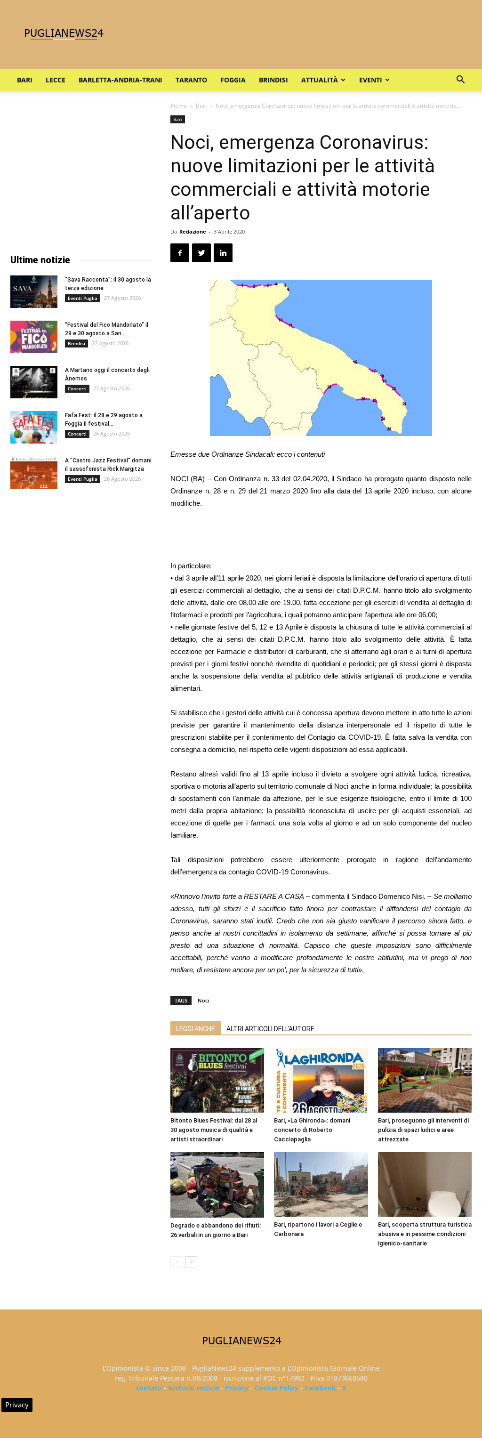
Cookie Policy (276, 1387)
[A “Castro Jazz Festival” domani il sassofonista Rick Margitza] (33, 472)
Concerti (77, 388)
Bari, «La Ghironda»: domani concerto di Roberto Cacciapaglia (312, 1130)
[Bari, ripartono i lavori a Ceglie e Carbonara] (321, 1184)
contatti (149, 1387)
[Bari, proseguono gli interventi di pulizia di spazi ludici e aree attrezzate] (425, 1080)
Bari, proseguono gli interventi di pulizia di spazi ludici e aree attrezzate (423, 1130)
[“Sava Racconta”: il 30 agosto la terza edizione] (33, 291)
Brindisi (273, 79)
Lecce (55, 79)
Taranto (191, 79)
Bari (24, 79)
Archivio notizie (193, 1387)
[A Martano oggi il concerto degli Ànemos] (33, 382)
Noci (203, 1000)
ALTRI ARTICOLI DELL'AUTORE (270, 1029)
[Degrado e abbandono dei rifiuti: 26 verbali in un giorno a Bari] (217, 1184)
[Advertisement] (321, 536)
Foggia (233, 79)
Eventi (370, 79)
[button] (460, 80)
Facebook (320, 1387)
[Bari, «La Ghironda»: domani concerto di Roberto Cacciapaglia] (321, 1080)
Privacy (237, 1387)
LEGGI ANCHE (195, 1029)
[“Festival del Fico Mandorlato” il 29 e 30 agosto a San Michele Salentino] (33, 337)
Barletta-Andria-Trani (120, 79)
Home (179, 106)
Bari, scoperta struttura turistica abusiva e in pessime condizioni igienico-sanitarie (425, 1234)
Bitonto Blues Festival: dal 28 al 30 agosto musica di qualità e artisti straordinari (213, 1130)
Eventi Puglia (82, 298)
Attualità (319, 79)
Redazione (192, 231)
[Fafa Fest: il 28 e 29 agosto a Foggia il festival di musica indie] (33, 427)
